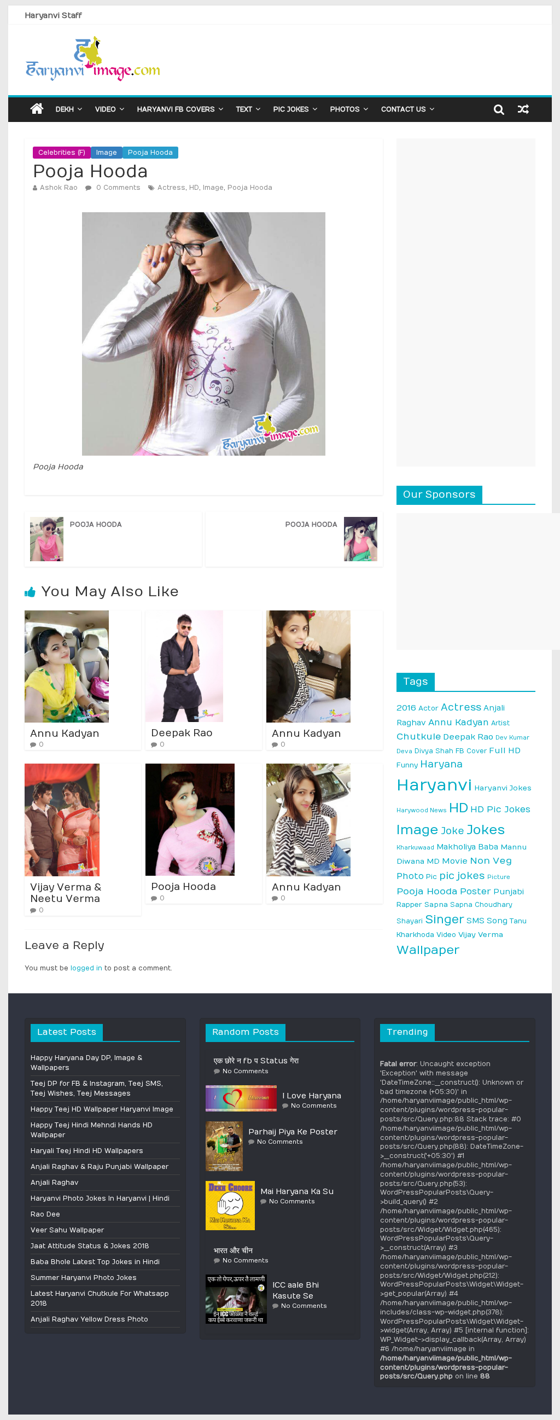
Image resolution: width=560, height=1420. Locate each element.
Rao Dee (45, 1214)
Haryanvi (434, 785)
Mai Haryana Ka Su (297, 1191)
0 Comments (117, 187)
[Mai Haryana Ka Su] (233, 1185)
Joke (452, 831)
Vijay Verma (480, 934)
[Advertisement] (465, 302)
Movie (455, 861)
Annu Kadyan (65, 734)
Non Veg (491, 861)
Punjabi (508, 892)
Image (106, 152)
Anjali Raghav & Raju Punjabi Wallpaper (99, 1167)
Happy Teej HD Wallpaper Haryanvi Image (102, 1109)
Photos (345, 109)
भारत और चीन (233, 1250)
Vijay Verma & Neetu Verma (66, 893)
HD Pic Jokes (500, 809)
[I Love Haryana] (244, 1089)
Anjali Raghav (54, 1182)
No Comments (246, 1071)
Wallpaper (428, 950)
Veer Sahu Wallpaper (67, 1230)
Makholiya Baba (467, 847)
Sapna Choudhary (481, 905)
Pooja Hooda (150, 152)
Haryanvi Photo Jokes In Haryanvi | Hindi (100, 1198)
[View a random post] (523, 108)
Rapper (409, 905)
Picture (498, 877)
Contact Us (403, 109)
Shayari (409, 921)
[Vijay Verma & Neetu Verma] (62, 768)
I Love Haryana (311, 1096)
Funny (407, 765)
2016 (406, 708)
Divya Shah (434, 751)
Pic (431, 877)
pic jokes (462, 876)
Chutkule (418, 736)
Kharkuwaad (415, 847)
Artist (500, 723)
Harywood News (421, 810)
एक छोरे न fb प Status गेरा (256, 1061)
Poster (475, 891)
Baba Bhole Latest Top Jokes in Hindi (95, 1262)
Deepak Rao (182, 733)
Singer (444, 920)
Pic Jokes (291, 109)
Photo (410, 876)
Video (105, 109)
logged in (86, 968)
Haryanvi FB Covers (176, 109)
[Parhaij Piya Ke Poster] (227, 1126)
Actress (171, 187)
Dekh (65, 109)
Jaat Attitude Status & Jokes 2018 (90, 1246)
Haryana (441, 764)
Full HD (505, 750)
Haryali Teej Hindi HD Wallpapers (87, 1151)
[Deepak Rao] (184, 615)
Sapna (436, 904)
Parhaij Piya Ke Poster (292, 1132)
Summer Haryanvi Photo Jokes (84, 1278)
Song (497, 921)
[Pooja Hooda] (190, 768)
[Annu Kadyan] (67, 615)
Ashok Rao (59, 187)
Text (244, 109)
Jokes (485, 829)
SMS (475, 921)
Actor (428, 708)
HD (194, 187)
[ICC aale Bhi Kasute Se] (239, 1279)
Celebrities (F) (61, 152)
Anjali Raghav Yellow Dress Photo (89, 1319)
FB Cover (471, 751)
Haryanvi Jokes (503, 788)
